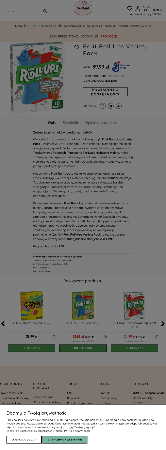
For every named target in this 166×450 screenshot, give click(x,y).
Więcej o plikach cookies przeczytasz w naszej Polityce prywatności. (48, 430)
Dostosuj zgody (24, 439)
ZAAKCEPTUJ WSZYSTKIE (65, 439)
